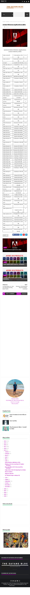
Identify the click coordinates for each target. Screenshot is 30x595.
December (7, 486)
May (6, 458)
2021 (5, 490)
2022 (5, 492)
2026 (5, 496)
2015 (5, 443)
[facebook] (22, 1)
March (6, 455)
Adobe (7, 21)
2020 (5, 488)
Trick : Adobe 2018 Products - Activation (13, 264)
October (7, 483)
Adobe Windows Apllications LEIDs (12, 250)
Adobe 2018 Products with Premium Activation (12, 278)
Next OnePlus (13, 421)
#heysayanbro (15, 403)
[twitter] (24, 1)
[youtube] (26, 1)
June (6, 460)
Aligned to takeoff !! (9, 473)
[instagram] (28, 1)
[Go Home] (19, 581)
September (7, 481)
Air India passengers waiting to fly (12, 475)
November (7, 484)
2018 (5, 448)
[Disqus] (15, 314)
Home (4, 21)
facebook (24, 293)
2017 (5, 446)
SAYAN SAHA (15, 398)
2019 (5, 450)
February (7, 453)
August (6, 479)
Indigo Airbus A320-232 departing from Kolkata (15, 470)
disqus (18, 293)
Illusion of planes (8, 471)
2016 (5, 444)
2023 (5, 494)
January (7, 451)
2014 (5, 441)
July (6, 477)
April (6, 457)
